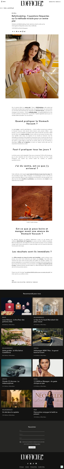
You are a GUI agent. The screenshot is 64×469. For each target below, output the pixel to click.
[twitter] (9, 8)
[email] (1, 8)
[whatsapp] (11, 8)
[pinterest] (5, 8)
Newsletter (52, 1)
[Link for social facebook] (27, 464)
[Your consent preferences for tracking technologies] (62, 467)
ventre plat (29, 282)
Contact (27, 466)
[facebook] (3, 8)
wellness (14, 282)
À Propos (22, 466)
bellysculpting (21, 282)
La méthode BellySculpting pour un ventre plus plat (37, 272)
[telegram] (13, 8)
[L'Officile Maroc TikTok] (33, 463)
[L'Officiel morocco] (32, 3)
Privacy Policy (37, 444)
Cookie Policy (41, 466)
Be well (14, 13)
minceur (35, 282)
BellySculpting (39, 107)
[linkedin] (7, 8)
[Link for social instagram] (30, 464)
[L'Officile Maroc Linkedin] (36, 463)
